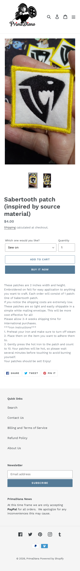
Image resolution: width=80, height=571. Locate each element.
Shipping (10, 227)
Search (12, 407)
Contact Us (15, 417)
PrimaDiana (32, 558)
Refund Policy (17, 438)
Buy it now (40, 269)
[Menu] (73, 17)
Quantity (63, 240)
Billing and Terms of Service (27, 428)
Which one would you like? (22, 240)
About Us (14, 448)
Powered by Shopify (52, 558)
